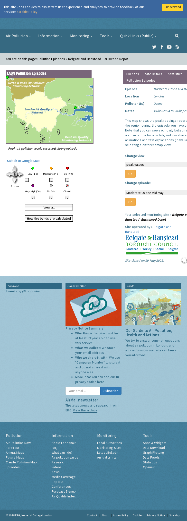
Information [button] (49, 35)
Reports (58, 481)
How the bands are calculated (49, 218)
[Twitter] (154, 47)
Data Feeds (151, 457)
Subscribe (110, 391)
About (105, 515)
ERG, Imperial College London (33, 515)
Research (59, 462)
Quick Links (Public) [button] (137, 35)
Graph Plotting (153, 452)
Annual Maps (15, 452)
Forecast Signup (64, 491)
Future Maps (15, 457)
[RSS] (177, 47)
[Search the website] (177, 35)
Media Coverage (64, 477)
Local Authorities (109, 443)
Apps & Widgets (155, 443)
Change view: (135, 156)
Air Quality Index (63, 496)
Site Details (153, 74)
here (100, 382)
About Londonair (64, 443)
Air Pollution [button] (17, 35)
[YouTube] (169, 47)
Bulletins (132, 74)
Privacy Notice (156, 515)
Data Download (154, 447)
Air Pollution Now (18, 443)
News (56, 472)
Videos (57, 467)
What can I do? (62, 452)
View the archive (85, 410)
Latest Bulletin (107, 452)
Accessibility (121, 515)
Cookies (137, 515)
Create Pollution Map (21, 462)
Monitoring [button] (80, 35)
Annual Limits (106, 457)
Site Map (174, 515)
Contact (92, 515)
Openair (149, 467)
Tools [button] (105, 35)
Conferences (61, 486)
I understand (173, 7)
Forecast (12, 447)
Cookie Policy (27, 11)
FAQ (54, 447)
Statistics (175, 74)
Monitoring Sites (109, 447)
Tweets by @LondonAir (23, 291)
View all (49, 207)
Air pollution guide (65, 457)
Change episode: (138, 183)
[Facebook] (162, 47)
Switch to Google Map (23, 160)
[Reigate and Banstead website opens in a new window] (151, 244)
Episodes (13, 467)
